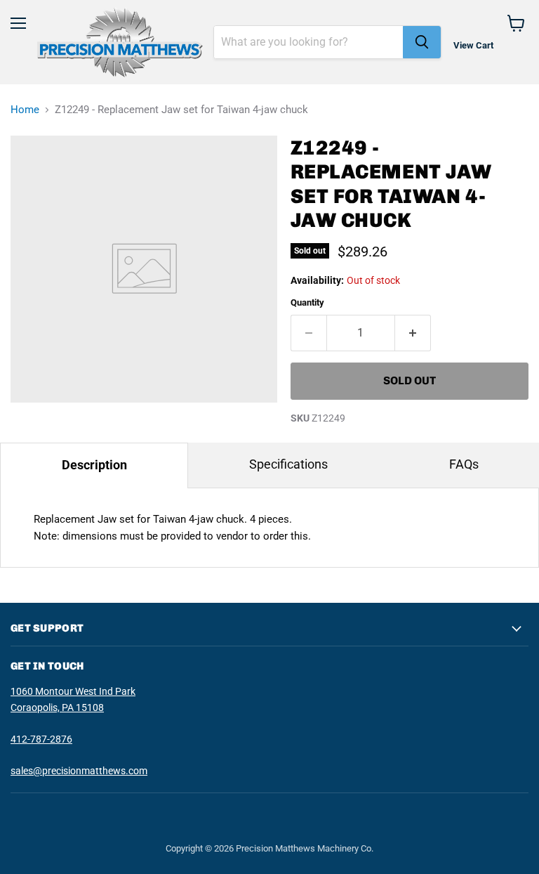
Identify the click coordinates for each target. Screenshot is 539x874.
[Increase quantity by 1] (413, 333)
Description (94, 464)
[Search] (422, 42)
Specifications (288, 464)
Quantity (307, 302)
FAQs (464, 464)
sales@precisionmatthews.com (79, 770)
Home (25, 110)
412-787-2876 (41, 739)
